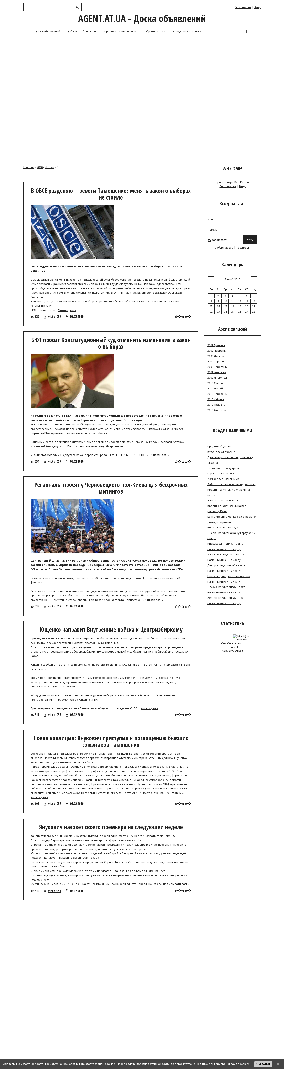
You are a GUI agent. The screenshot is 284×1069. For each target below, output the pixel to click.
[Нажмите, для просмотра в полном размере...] (74, 259)
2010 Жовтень (216, 410)
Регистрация (243, 7)
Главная (28, 167)
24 (225, 311)
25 (232, 311)
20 (246, 306)
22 (211, 311)
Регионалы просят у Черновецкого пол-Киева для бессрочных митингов (111, 488)
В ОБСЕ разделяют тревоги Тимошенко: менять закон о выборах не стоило (111, 194)
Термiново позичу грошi (223, 468)
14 (253, 301)
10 (225, 301)
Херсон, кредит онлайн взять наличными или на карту (227, 600)
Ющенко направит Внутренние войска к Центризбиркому (111, 629)
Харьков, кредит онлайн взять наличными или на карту (227, 557)
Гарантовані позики (220, 473)
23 (218, 311)
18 (232, 306)
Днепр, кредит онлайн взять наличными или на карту (226, 568)
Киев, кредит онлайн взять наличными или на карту (225, 546)
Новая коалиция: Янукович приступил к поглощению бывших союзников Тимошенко (110, 741)
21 (253, 306)
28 (253, 311)
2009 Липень (215, 356)
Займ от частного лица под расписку (231, 484)
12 (239, 301)
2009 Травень (216, 345)
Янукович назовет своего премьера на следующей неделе (111, 827)
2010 (40, 167)
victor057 (54, 316)
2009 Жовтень (216, 372)
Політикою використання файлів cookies (223, 1064)
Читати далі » (67, 310)
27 (246, 311)
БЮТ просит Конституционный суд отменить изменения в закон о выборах (111, 343)
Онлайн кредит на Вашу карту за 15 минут (231, 535)
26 (239, 311)
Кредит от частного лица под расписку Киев (226, 508)
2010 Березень (217, 394)
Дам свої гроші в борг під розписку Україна (230, 459)
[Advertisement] (142, 69)
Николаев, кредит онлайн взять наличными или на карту (228, 578)
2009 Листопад (217, 377)
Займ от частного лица (222, 500)
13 (246, 301)
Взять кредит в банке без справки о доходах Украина (231, 519)
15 (211, 306)
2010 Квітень (215, 399)
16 (218, 306)
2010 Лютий (215, 388)
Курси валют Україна (221, 452)
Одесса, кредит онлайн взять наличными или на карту (227, 589)
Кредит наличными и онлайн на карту (228, 492)
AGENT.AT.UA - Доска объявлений (142, 18)
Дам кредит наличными (223, 479)
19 (239, 306)
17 (225, 306)
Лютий (49, 167)
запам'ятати (220, 240)
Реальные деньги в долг (223, 527)
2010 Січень (215, 383)
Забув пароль (224, 247)
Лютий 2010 (232, 279)
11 (232, 301)
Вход (257, 7)
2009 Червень (216, 350)
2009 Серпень (216, 361)
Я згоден (263, 1063)
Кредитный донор (219, 446)
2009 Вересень (217, 367)
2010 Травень (216, 404)
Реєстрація (243, 247)
